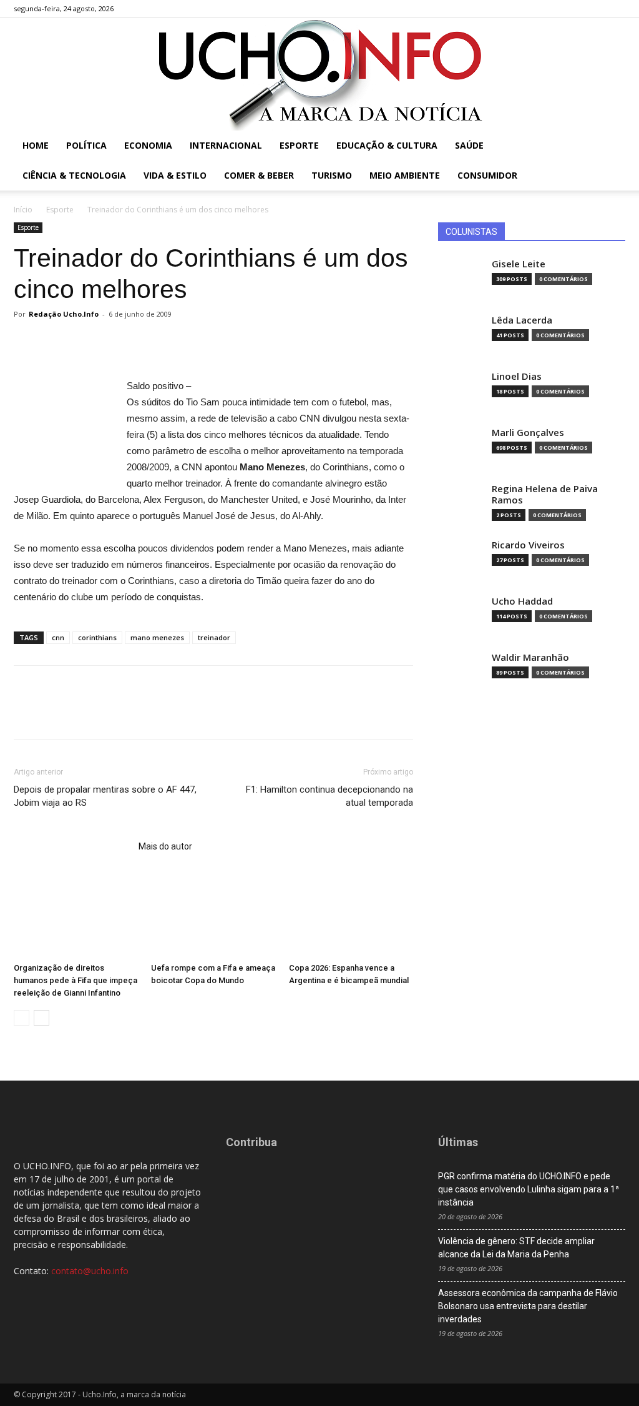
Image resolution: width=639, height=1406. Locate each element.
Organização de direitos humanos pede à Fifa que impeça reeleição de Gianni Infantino (75, 980)
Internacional (226, 145)
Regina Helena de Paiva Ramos (545, 494)
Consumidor (487, 175)
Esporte (299, 145)
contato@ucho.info (90, 1271)
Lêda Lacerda (522, 320)
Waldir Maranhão (530, 657)
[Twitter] (595, 8)
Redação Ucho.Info (64, 314)
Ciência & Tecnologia (74, 175)
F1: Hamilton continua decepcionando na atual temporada (329, 796)
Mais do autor (165, 846)
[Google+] (574, 8)
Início (23, 209)
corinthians (97, 637)
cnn (58, 637)
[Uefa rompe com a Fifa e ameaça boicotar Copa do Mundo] (213, 915)
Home (35, 145)
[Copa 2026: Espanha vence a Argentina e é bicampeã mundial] (351, 915)
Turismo (331, 175)
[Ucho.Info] (319, 74)
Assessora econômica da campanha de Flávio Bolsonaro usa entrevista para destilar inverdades (528, 1306)
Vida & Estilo (175, 175)
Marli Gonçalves (528, 432)
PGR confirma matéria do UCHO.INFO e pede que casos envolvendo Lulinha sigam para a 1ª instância (528, 1189)
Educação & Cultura (386, 145)
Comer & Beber (259, 175)
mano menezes (157, 637)
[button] (610, 146)
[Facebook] (554, 8)
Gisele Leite (518, 264)
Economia (148, 145)
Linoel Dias (517, 376)
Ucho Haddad (522, 601)
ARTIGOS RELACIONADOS (72, 846)
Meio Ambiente (404, 175)
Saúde (469, 145)
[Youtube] (616, 8)
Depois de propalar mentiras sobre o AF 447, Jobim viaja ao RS (105, 796)
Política (86, 145)
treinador (214, 637)
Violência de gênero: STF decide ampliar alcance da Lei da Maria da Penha (516, 1247)
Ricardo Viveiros (528, 545)
